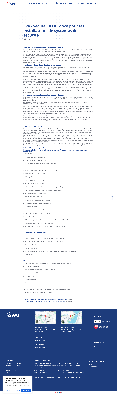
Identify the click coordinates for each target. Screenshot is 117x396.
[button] (11, 363)
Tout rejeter (17, 390)
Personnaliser (9, 390)
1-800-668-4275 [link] (40, 340)
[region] (17, 384)
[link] (11, 3)
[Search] (109, 3)
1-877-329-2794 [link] (40, 347)
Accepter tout (26, 390)
